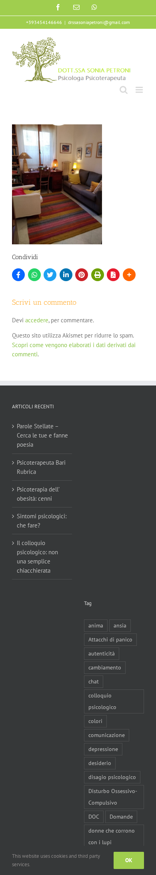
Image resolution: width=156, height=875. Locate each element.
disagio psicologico (112, 777)
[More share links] (129, 274)
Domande (121, 816)
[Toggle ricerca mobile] (124, 90)
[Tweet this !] (50, 274)
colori (95, 721)
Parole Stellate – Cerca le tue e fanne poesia (42, 435)
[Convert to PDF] (113, 274)
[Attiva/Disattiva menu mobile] (140, 90)
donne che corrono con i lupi (111, 836)
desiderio (99, 763)
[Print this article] (97, 274)
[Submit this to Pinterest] (81, 274)
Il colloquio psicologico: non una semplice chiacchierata (37, 556)
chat (93, 681)
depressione (103, 749)
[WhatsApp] (34, 274)
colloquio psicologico (102, 701)
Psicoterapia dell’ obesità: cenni (38, 493)
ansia (120, 625)
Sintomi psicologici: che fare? (41, 520)
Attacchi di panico (110, 639)
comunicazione (106, 735)
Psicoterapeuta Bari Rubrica (41, 467)
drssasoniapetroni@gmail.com (99, 22)
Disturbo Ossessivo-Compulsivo (112, 796)
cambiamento (104, 667)
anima (95, 625)
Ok (128, 860)
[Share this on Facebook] (18, 274)
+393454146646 (44, 22)
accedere (36, 320)
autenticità (101, 653)
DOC (93, 816)
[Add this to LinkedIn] (66, 274)
